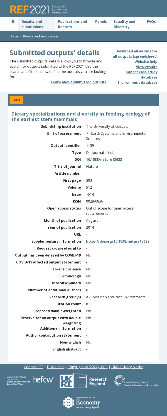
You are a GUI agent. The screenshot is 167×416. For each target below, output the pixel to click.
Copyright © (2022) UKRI (88, 366)
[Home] (13, 21)
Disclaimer (55, 366)
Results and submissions (32, 24)
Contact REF (33, 366)
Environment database (137, 82)
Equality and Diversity (124, 24)
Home (14, 36)
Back (16, 99)
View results (146, 66)
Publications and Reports (72, 24)
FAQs (151, 21)
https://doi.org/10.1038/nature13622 (117, 241)
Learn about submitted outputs (78, 82)
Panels (101, 21)
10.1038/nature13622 (104, 159)
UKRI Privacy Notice (127, 366)
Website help (146, 61)
